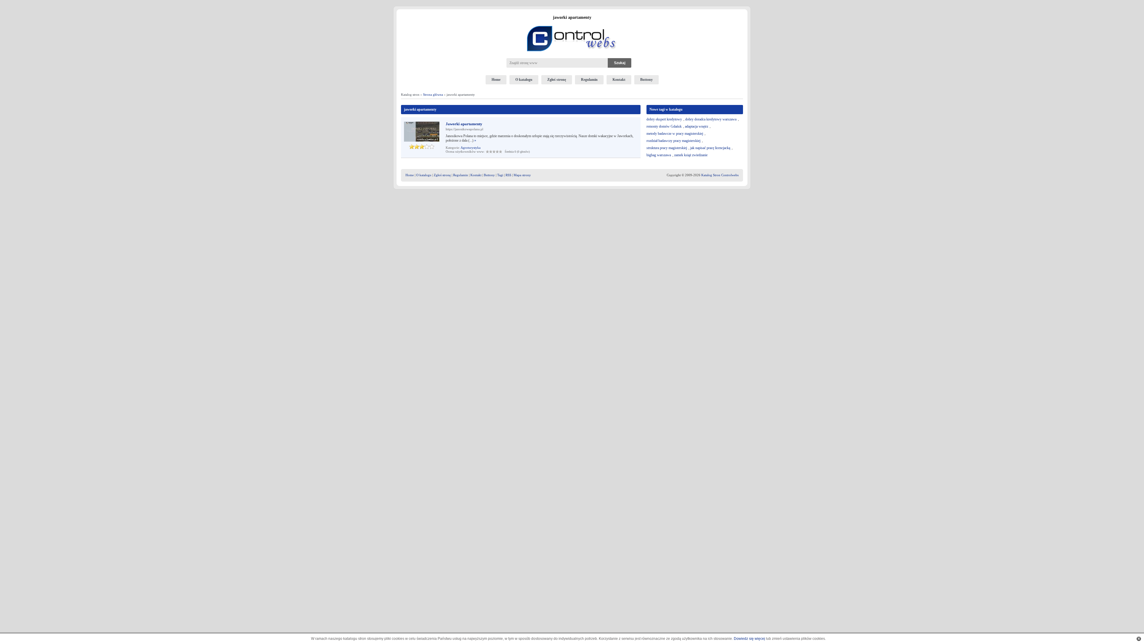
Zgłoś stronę (556, 80)
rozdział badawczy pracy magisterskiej (673, 141)
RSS (508, 175)
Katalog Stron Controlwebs (720, 175)
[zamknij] (1139, 639)
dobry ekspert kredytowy (664, 119)
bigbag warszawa (658, 155)
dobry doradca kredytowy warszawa (710, 119)
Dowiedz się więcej (749, 639)
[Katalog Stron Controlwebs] (572, 23)
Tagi (500, 175)
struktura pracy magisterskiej (666, 148)
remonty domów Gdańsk (664, 126)
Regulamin (589, 80)
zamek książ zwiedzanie (691, 155)
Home (496, 80)
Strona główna (433, 94)
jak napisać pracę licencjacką (710, 148)
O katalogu (523, 80)
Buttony (646, 80)
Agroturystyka (471, 147)
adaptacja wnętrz (696, 126)
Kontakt (619, 80)
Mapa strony (522, 175)
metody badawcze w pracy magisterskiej (674, 133)
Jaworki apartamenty (464, 124)
